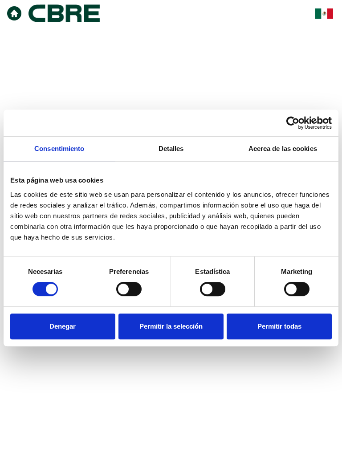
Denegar (62, 326)
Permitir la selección (171, 326)
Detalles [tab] (171, 148)
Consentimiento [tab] (59, 148)
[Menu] (14, 13)
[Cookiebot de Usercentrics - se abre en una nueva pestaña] (293, 123)
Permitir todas (279, 326)
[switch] (129, 289)
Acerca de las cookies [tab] (282, 148)
